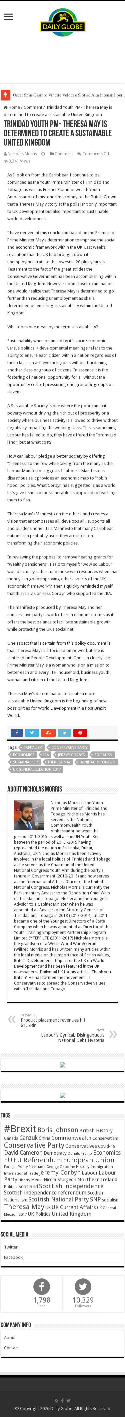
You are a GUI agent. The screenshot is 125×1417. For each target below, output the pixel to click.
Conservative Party (69, 747)
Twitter (11, 1247)
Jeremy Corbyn (71, 755)
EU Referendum (37, 1160)
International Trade (21, 1173)
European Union (89, 1160)
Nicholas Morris (22, 154)
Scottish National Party (58, 1199)
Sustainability (26, 762)
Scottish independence (71, 1186)
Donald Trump (80, 1153)
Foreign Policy (16, 1167)
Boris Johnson (57, 1130)
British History (96, 1130)
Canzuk (28, 1137)
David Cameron (23, 1152)
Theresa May (59, 762)
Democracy (55, 1153)
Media (37, 1179)
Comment (33, 107)
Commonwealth (71, 1137)
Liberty (24, 1180)
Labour (90, 1173)
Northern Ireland (97, 1180)
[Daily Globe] (62, 21)
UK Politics (39, 1214)
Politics (10, 1187)
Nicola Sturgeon (60, 1179)
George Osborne (60, 1167)
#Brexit (20, 1128)
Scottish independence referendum (45, 1193)
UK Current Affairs (74, 1207)
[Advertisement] (62, 60)
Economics (23, 755)
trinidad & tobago (97, 762)
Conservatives (81, 1146)
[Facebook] (62, 1401)
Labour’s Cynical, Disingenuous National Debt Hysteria (72, 1035)
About (10, 1337)
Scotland (28, 1187)
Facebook (13, 1257)
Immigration (101, 1166)
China (44, 1138)
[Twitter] (68, 1401)
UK (48, 1207)
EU (8, 1160)
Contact (11, 1347)
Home (14, 107)
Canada (11, 1138)
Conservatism (105, 1138)
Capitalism (32, 747)
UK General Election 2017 (37, 769)
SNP (95, 1199)
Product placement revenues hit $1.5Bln (53, 1020)
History (82, 1166)
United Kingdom (71, 1214)
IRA (46, 755)
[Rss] (56, 1401)
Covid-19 (106, 1146)
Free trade (37, 1167)
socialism (103, 755)
